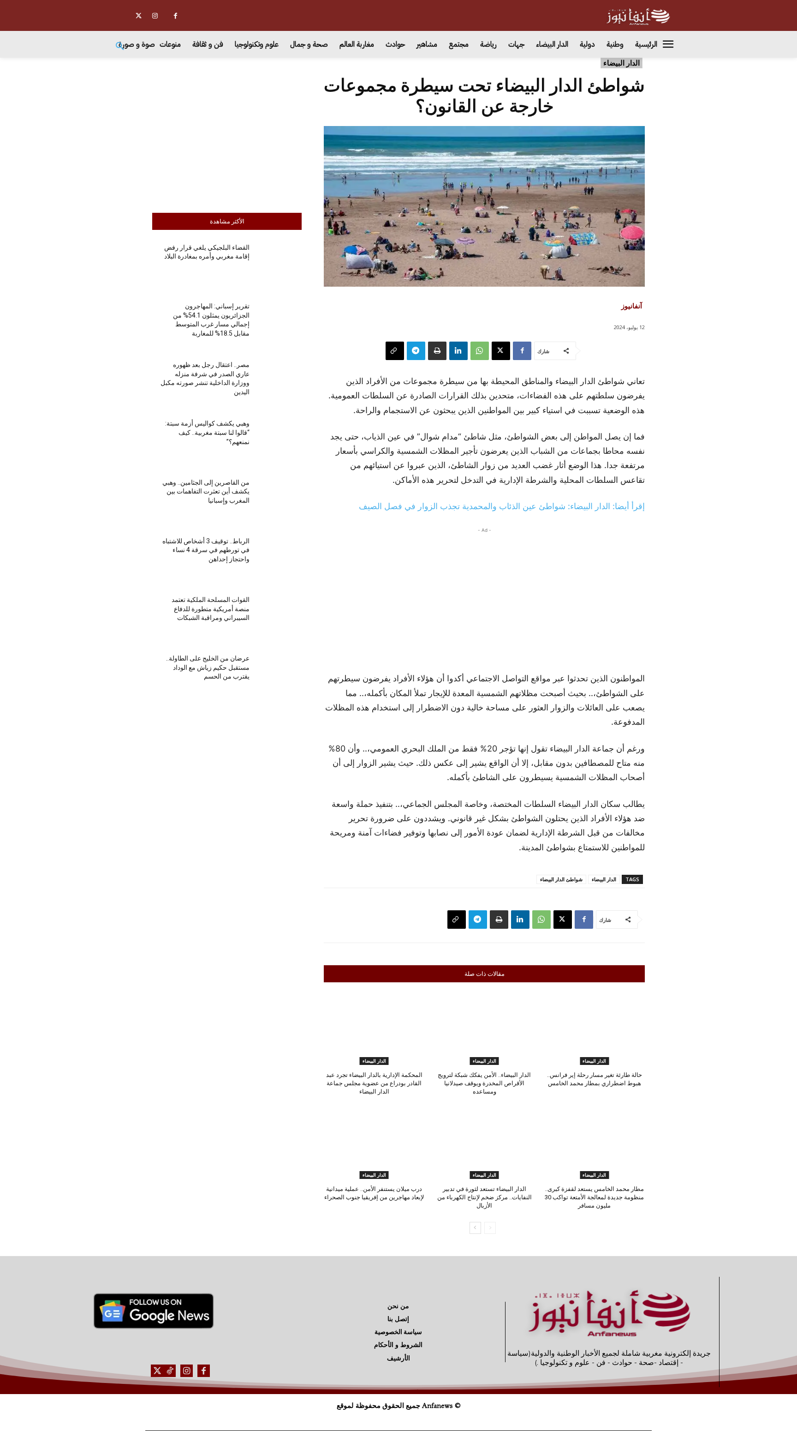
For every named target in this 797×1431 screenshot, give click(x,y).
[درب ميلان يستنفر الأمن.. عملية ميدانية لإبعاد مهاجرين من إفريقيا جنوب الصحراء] (374, 1143)
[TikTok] (169, 1371)
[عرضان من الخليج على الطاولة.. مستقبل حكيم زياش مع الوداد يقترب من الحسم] (279, 675)
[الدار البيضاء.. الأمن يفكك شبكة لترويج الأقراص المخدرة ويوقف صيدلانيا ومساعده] (484, 1029)
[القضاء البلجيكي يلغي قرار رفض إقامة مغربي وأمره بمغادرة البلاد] (279, 264)
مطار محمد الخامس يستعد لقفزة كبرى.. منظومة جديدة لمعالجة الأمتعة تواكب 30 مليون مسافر (594, 1197)
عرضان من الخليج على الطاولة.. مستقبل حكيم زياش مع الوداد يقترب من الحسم (208, 667)
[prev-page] (490, 1228)
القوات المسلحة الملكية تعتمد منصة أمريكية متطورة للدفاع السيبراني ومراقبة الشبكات (211, 608)
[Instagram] (155, 16)
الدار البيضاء (621, 63)
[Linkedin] (458, 351)
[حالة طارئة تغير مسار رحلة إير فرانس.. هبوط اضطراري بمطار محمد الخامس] (594, 1029)
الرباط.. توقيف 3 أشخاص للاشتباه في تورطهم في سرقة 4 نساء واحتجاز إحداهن (206, 550)
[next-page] (475, 1228)
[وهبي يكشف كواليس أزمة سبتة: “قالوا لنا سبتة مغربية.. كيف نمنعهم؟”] (279, 440)
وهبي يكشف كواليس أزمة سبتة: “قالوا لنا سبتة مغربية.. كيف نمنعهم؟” (207, 432)
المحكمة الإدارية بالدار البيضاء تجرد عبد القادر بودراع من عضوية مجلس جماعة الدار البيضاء (374, 1083)
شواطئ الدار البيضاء (561, 879)
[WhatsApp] (479, 351)
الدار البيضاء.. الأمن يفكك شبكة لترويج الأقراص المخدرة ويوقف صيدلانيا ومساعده (484, 1083)
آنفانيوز (631, 305)
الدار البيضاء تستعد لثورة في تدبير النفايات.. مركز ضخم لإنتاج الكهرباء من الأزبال (484, 1197)
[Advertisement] (227, 133)
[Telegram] (416, 351)
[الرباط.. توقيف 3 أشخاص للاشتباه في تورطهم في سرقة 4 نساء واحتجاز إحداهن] (279, 557)
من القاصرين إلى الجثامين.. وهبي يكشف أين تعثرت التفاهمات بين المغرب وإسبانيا (206, 491)
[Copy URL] (395, 351)
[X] (139, 16)
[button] (120, 47)
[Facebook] (175, 16)
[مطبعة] (437, 351)
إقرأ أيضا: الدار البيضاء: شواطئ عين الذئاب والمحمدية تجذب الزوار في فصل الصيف (502, 506)
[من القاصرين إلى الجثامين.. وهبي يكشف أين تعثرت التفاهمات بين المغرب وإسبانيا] (279, 498)
